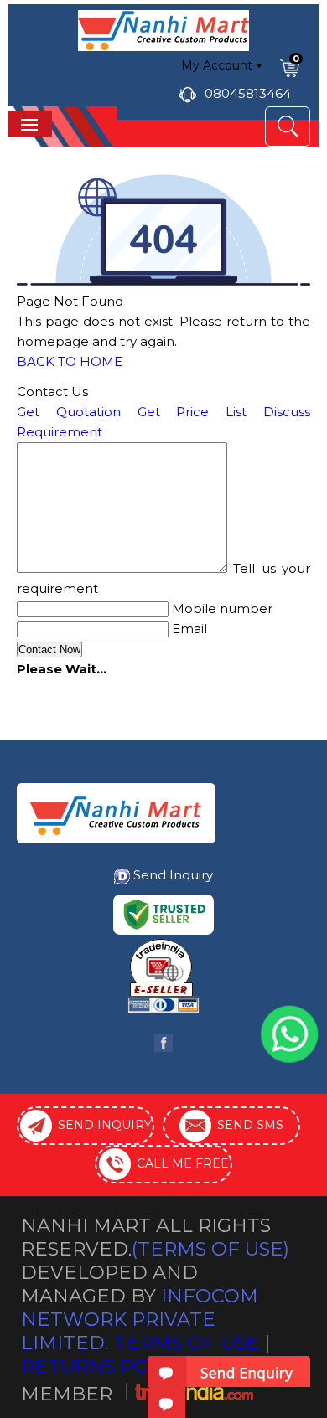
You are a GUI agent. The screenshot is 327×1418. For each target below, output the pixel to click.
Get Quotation (69, 412)
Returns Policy (106, 1366)
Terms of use (186, 1342)
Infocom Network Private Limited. (139, 1319)
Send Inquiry (173, 875)
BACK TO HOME (69, 361)
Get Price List (192, 412)
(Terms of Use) (210, 1249)
